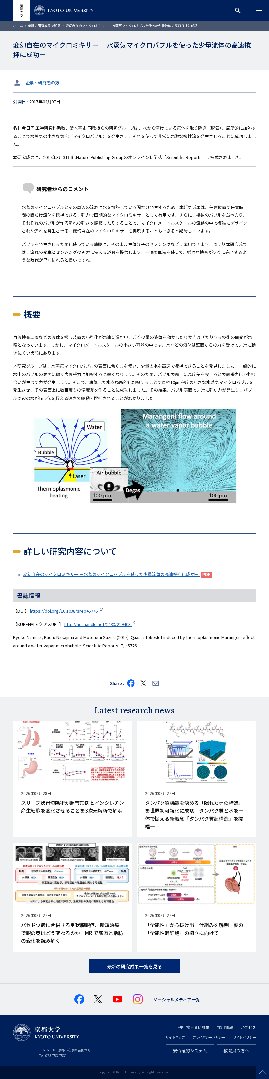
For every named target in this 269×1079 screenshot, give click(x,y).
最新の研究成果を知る (44, 25)
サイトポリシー (244, 1037)
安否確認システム (190, 1050)
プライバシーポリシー (209, 1037)
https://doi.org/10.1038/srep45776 (64, 611)
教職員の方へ (236, 1050)
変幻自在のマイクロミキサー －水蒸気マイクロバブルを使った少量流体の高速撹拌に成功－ (111, 574)
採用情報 (225, 1027)
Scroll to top (262, 1072)
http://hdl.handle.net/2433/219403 (98, 624)
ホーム (18, 25)
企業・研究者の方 (42, 82)
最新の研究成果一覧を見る (134, 966)
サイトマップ (175, 1037)
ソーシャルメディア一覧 (176, 999)
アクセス (248, 1027)
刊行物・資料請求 (194, 1027)
